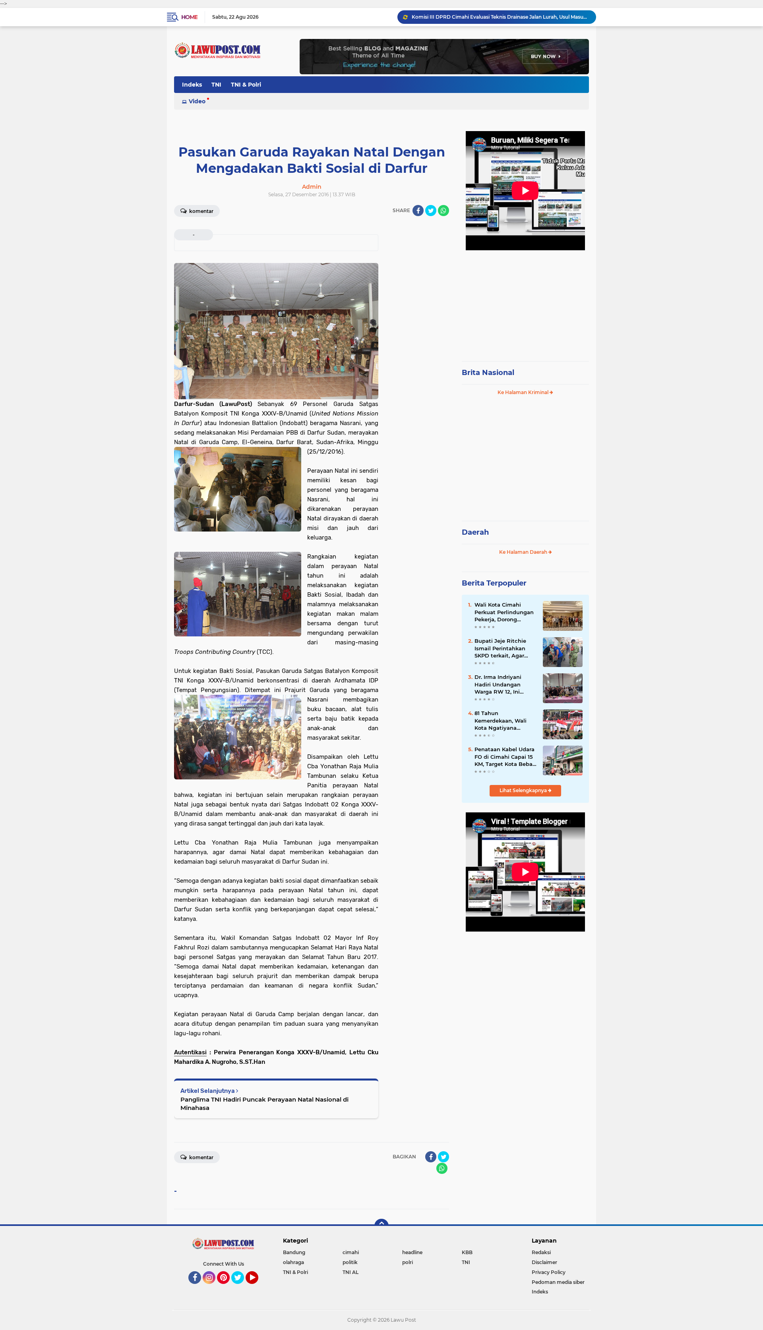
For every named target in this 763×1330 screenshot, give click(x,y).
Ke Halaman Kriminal (524, 392)
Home (189, 17)
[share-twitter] (430, 210)
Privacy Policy (548, 1272)
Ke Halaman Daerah (523, 552)
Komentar (200, 211)
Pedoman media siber (558, 1282)
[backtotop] (381, 1226)
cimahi (351, 1252)
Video (197, 101)
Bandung (294, 1252)
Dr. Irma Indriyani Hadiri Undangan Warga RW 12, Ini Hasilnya (485, 17)
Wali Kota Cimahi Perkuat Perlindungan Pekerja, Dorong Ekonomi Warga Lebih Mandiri (504, 612)
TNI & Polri (246, 84)
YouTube (257, 1287)
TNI (216, 84)
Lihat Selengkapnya (524, 790)
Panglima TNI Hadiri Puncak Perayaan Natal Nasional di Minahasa (264, 1104)
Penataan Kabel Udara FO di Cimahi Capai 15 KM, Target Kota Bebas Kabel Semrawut (504, 756)
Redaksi (541, 1252)
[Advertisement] (525, 302)
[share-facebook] (418, 210)
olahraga (293, 1262)
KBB (467, 1252)
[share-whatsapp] (443, 210)
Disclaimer (544, 1262)
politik (350, 1262)
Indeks (192, 84)
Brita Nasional (488, 372)
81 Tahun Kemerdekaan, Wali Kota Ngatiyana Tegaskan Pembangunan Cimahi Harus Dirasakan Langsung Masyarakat (504, 720)
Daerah (475, 532)
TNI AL (350, 1272)
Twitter (241, 1287)
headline (412, 1252)
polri (407, 1262)
